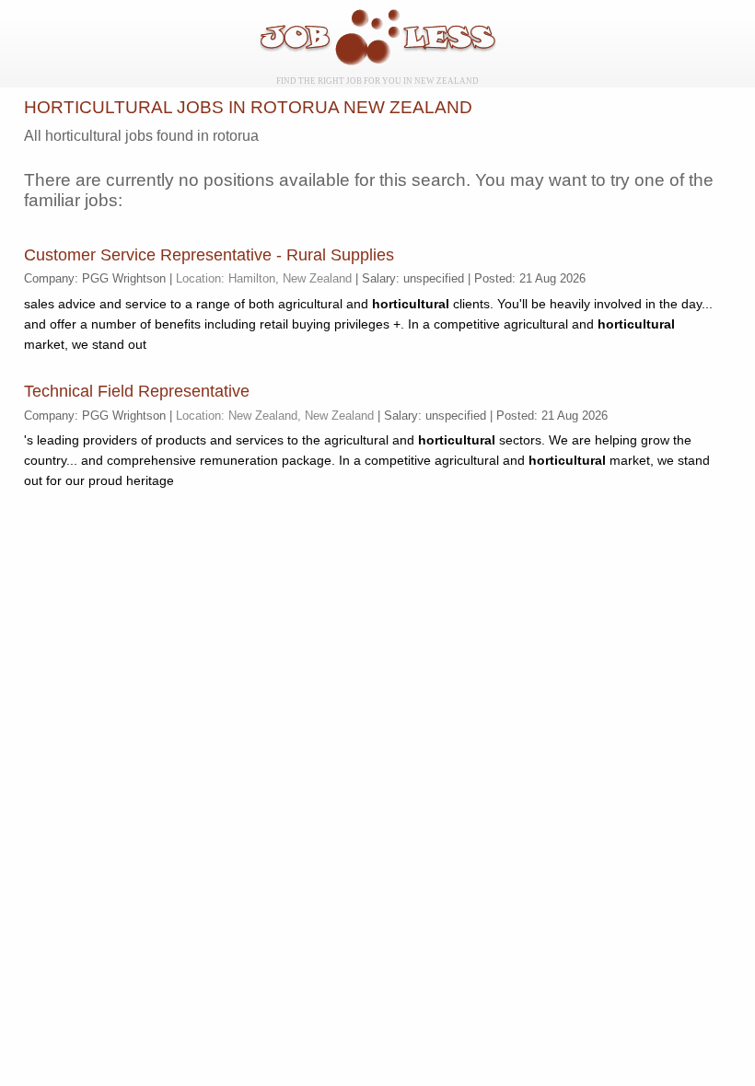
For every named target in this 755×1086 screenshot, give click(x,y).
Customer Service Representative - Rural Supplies (209, 255)
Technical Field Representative (137, 391)
